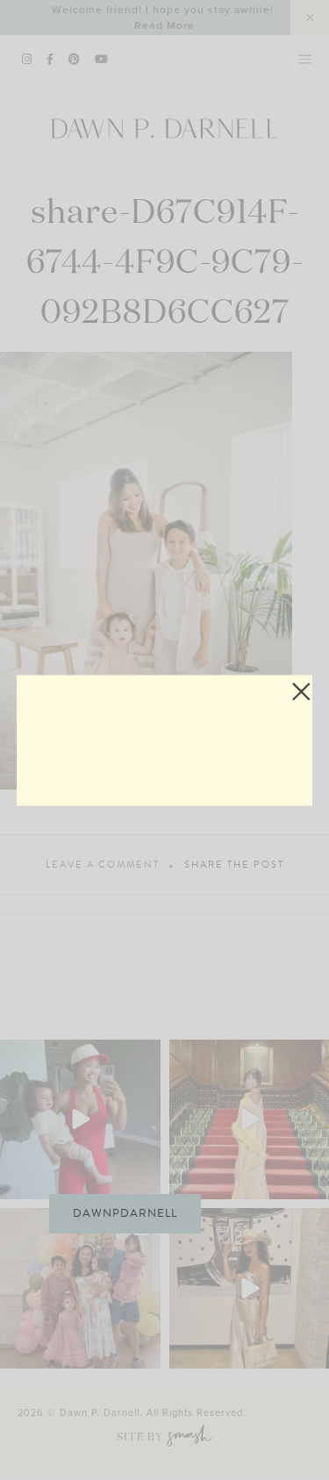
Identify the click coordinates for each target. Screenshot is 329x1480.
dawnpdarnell (125, 1213)
